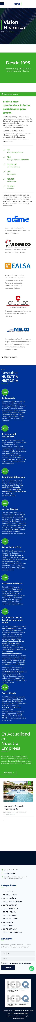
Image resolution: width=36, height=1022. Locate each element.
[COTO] (18, 4)
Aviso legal (25, 1016)
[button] (31, 968)
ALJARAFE (10, 915)
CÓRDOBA (10, 905)
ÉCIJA (8, 891)
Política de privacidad (13, 1016)
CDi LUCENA (11, 919)
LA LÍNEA (9, 898)
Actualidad (8, 773)
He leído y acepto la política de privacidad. (17, 963)
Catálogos (19, 812)
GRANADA (10, 929)
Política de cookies (18, 1018)
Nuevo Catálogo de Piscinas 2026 (13, 807)
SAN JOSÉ (10, 895)
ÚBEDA (9, 926)
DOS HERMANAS (12, 902)
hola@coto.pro (10, 873)
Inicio (5, 32)
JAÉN (8, 922)
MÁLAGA (9, 912)
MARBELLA (10, 909)
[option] (18, 803)
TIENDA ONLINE (12, 932)
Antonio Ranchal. (22, 1013)
